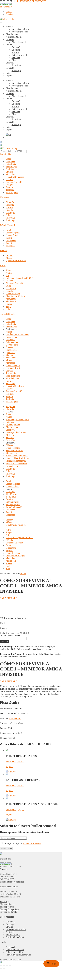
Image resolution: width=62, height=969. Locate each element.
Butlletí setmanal (19, 55)
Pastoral (9, 179)
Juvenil (9, 243)
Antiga (9, 417)
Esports (9, 291)
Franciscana (11, 350)
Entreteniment (12, 502)
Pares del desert (13, 368)
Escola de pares (13, 232)
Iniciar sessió (6, 6)
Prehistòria (10, 440)
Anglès (9, 273)
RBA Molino (15, 718)
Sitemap (3, 901)
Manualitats (11, 299)
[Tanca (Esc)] (10, 965)
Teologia (10, 190)
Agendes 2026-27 (14, 37)
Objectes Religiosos (15, 177)
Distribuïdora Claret (15, 937)
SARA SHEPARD (8, 598)
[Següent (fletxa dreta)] (4, 968)
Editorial (10, 62)
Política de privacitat (15, 949)
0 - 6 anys (10, 491)
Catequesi (10, 161)
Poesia (9, 304)
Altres (2, 265)
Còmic (9, 230)
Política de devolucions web (18, 954)
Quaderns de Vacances (16, 260)
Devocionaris (12, 344)
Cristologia (11, 164)
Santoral (9, 187)
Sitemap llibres (6, 904)
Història (9, 207)
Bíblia (8, 159)
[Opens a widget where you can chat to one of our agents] (51, 964)
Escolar (3, 250)
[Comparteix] (7, 965)
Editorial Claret (13, 934)
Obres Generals (13, 365)
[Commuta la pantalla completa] (4, 965)
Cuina (8, 286)
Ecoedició (16, 65)
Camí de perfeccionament (17, 334)
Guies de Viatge (13, 293)
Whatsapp (16, 70)
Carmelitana (11, 337)
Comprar (4, 641)
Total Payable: (6, 635)
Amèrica (10, 414)
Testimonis (11, 373)
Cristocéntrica (12, 342)
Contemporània (13, 424)
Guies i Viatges (13, 448)
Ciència (9, 280)
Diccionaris (11, 288)
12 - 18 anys (11, 494)
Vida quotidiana (13, 376)
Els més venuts (12, 34)
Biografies (10, 202)
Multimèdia (11, 301)
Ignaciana (10, 352)
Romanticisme (12, 466)
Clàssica (9, 445)
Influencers (11, 240)
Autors (3, 314)
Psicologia (10, 217)
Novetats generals (20, 31)
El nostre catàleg (9, 148)
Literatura (10, 210)
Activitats (16, 57)
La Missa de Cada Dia (16, 929)
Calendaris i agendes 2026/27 (19, 278)
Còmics (9, 499)
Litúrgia (9, 172)
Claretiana (10, 339)
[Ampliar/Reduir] (1, 965)
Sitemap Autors (7, 907)
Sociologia (10, 220)
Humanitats (5, 197)
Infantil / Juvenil (7, 225)
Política (9, 215)
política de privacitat (32, 843)
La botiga (16, 50)
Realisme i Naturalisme (16, 463)
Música (9, 258)
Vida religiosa (12, 192)
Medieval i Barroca (14, 450)
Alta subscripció (19, 42)
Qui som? (16, 47)
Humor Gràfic (12, 235)
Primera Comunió (14, 182)
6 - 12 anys (11, 496)
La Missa (10, 39)
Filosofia (10, 205)
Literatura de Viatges (15, 296)
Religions (10, 184)
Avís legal (10, 947)
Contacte (10, 68)
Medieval (10, 435)
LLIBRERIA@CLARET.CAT (31, 1)
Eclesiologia (11, 166)
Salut (8, 309)
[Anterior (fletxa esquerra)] (1, 968)
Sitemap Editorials (8, 912)
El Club (15, 52)
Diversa (9, 347)
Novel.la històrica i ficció (17, 458)
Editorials (10, 314)
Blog (14, 60)
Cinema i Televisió (14, 283)
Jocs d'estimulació (14, 507)
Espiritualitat (5, 154)
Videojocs (10, 245)
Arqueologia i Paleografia (17, 419)
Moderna (10, 437)
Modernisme (11, 453)
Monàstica (10, 363)
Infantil (9, 238)
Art (7, 275)
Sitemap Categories (9, 909)
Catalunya (10, 422)
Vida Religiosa (12, 378)
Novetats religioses (20, 29)
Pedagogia (10, 212)
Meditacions (11, 357)
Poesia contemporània (16, 461)
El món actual (12, 427)
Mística (9, 360)
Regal (8, 306)
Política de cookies (14, 952)
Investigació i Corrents (16, 432)
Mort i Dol (10, 174)
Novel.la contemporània (17, 455)
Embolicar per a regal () (13, 633)
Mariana (9, 355)
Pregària (9, 370)
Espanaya (10, 430)
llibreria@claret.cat (15, 882)
